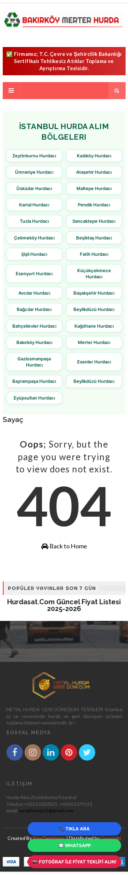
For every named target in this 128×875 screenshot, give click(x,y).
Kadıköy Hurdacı (94, 155)
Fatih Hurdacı (94, 254)
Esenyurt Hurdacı (34, 273)
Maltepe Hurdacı (94, 188)
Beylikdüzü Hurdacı (93, 309)
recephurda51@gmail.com (45, 810)
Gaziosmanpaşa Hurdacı (34, 362)
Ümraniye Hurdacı (34, 172)
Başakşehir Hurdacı (93, 293)
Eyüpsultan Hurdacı (34, 398)
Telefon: (15, 804)
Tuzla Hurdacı (34, 221)
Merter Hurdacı (94, 342)
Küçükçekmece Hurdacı (94, 273)
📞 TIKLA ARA (74, 828)
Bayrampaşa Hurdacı (34, 381)
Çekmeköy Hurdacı (34, 237)
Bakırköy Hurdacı (34, 342)
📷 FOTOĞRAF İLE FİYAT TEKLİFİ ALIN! (74, 861)
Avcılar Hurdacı (34, 293)
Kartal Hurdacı (34, 204)
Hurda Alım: (18, 797)
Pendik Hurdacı (94, 204)
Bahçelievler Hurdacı (34, 326)
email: (12, 810)
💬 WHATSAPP (74, 845)
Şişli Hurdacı (34, 254)
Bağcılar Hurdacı (34, 309)
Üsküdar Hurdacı (34, 188)
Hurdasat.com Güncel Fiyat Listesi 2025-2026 (64, 605)
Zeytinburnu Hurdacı (34, 155)
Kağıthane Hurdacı (94, 326)
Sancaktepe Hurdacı (93, 221)
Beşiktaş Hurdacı (94, 237)
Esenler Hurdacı (94, 361)
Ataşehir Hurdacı (94, 172)
